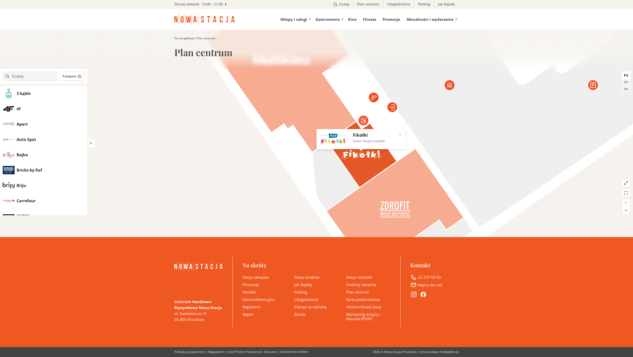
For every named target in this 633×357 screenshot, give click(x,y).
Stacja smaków (306, 277)
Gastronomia (328, 19)
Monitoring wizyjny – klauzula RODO (364, 316)
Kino (352, 19)
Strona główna (184, 38)
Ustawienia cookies (294, 352)
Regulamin (252, 306)
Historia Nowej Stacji (363, 306)
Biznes (299, 314)
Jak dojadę (446, 4)
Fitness (369, 19)
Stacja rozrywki (359, 277)
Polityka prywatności (189, 352)
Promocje (391, 19)
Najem (248, 314)
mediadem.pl (449, 352)
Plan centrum (368, 4)
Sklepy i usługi (293, 19)
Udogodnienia (398, 4)
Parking (424, 4)
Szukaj (344, 4)
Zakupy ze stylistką (310, 306)
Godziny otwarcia (361, 284)
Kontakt (249, 292)
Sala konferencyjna (259, 299)
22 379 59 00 (429, 277)
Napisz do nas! (430, 284)
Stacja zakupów (256, 277)
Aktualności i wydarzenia (430, 19)
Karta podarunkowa (363, 299)
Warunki (270, 352)
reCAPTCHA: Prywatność (245, 352)
